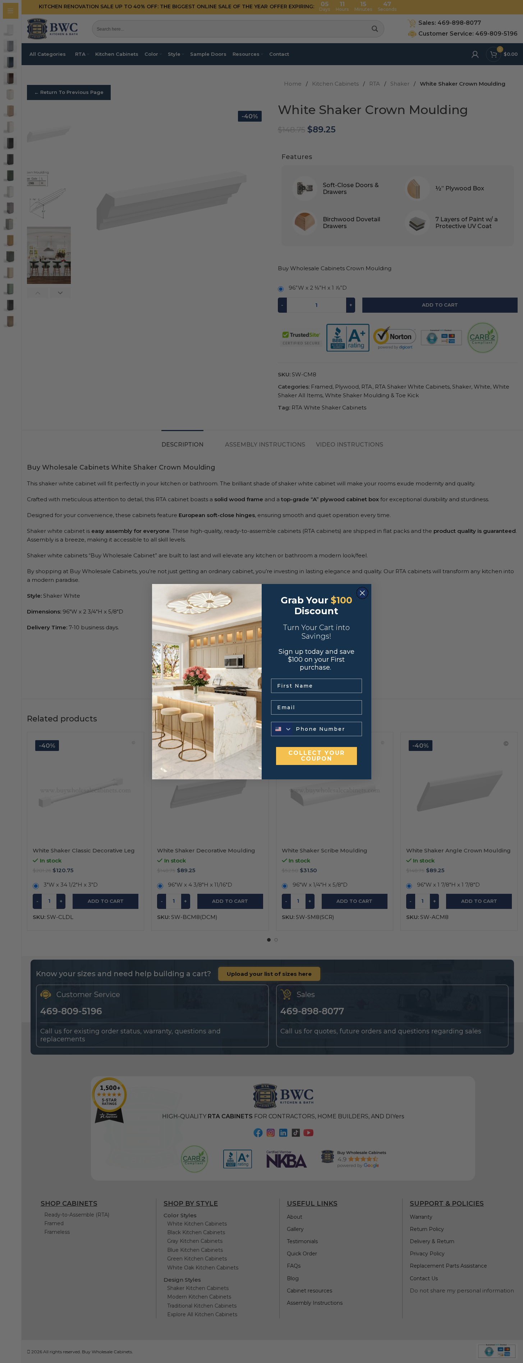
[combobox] (281, 729)
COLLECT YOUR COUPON (316, 756)
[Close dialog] (362, 593)
